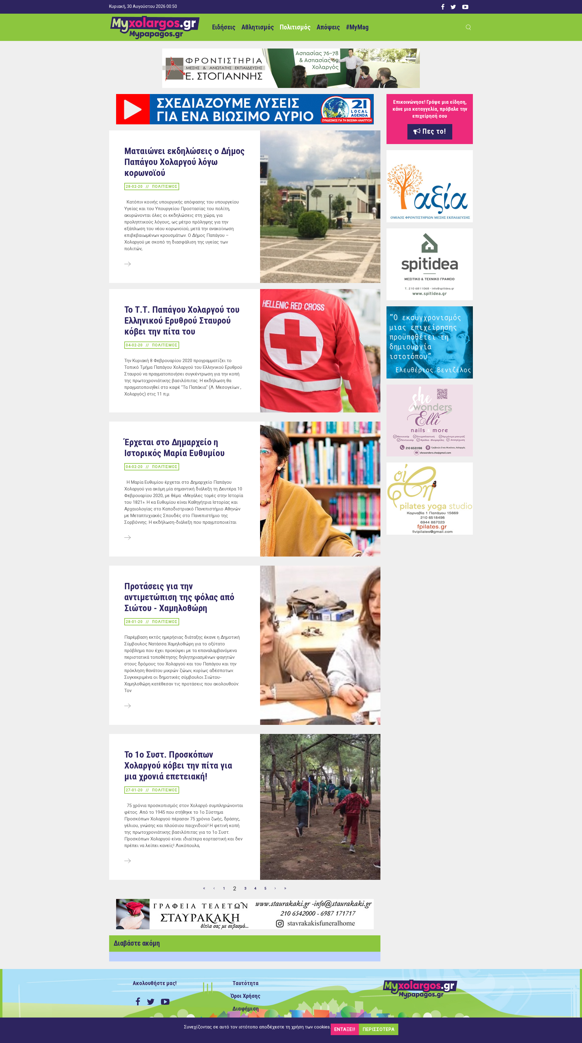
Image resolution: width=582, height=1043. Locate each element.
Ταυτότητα (245, 983)
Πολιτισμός (295, 27)
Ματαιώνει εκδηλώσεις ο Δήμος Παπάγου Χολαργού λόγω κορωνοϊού (184, 162)
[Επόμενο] (275, 888)
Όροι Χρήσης (245, 996)
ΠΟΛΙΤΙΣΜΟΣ (165, 186)
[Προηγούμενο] (214, 888)
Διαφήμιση (245, 1008)
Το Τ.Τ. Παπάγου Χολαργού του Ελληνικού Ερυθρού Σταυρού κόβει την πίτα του (181, 320)
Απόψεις (328, 27)
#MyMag (357, 27)
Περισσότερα (379, 1029)
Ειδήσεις (223, 27)
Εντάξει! (344, 1029)
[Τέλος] (285, 888)
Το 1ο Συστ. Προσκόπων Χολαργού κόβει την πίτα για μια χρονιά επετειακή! (178, 765)
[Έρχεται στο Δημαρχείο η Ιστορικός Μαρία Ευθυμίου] (127, 538)
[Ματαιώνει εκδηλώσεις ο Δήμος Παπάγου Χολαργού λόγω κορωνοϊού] (127, 264)
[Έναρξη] (204, 888)
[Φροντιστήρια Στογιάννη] (291, 68)
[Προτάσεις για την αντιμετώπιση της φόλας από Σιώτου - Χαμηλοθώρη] (127, 706)
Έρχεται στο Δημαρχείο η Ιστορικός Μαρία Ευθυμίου (174, 447)
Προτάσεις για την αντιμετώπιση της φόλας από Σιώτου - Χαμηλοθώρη (179, 597)
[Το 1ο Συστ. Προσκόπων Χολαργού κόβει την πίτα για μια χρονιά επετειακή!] (127, 861)
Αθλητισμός (257, 27)
